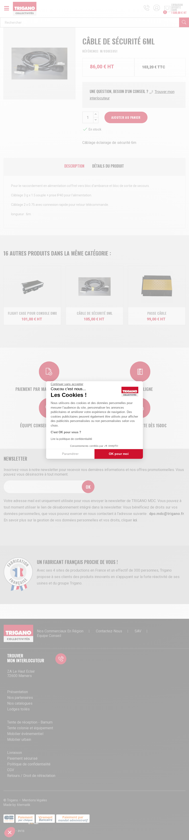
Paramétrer (70, 454)
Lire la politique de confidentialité (71, 439)
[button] (9, 832)
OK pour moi (119, 454)
